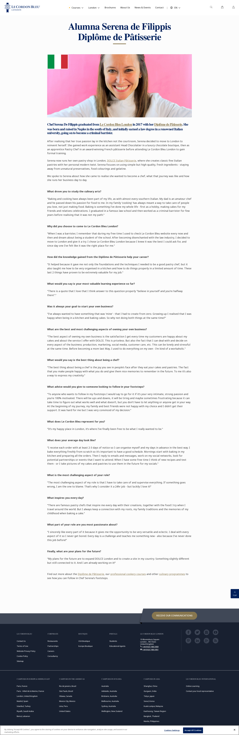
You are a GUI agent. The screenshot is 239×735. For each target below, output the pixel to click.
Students (113, 641)
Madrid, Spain (22, 701)
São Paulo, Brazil (66, 691)
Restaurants (53, 641)
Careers (51, 651)
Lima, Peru (63, 706)
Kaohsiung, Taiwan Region (155, 711)
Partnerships (53, 646)
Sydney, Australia (108, 706)
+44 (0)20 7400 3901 (150, 649)
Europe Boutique (85, 646)
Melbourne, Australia (110, 701)
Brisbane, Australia (109, 696)
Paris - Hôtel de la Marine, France (30, 691)
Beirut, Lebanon (23, 716)
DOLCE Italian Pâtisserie (121, 160)
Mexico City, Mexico (67, 701)
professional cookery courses (128, 574)
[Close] (234, 730)
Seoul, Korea (149, 701)
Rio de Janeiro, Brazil (67, 686)
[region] (119, 730)
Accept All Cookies (193, 730)
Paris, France (22, 686)
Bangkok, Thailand (151, 716)
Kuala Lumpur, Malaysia (153, 706)
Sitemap (20, 661)
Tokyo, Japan (149, 696)
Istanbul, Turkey (24, 706)
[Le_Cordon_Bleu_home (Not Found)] (22, 7)
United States (64, 711)
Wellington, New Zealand (111, 711)
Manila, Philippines (151, 721)
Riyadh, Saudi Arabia (25, 711)
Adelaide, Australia (109, 691)
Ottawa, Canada (65, 696)
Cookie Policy (22, 656)
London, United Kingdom (27, 696)
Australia (105, 686)
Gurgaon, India (150, 691)
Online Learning (192, 686)
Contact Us (21, 641)
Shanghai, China (150, 686)
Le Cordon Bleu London (116, 124)
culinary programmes (172, 574)
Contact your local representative (200, 691)
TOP (235, 595)
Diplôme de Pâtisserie (168, 124)
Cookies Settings (172, 730)
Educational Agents (117, 646)
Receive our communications (174, 615)
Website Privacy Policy (26, 651)
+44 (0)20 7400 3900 (150, 646)
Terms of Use (22, 646)
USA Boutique (84, 641)
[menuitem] (211, 7)
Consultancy (53, 656)
